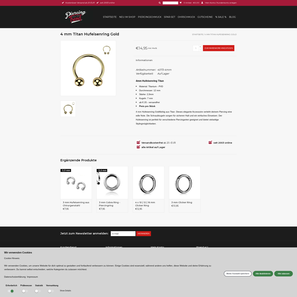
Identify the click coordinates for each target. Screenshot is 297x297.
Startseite (110, 17)
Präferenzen (26, 285)
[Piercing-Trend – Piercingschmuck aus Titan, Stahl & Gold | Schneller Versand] (77, 17)
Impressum (32, 277)
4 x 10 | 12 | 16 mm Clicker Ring (145, 204)
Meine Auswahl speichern (237, 274)
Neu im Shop (127, 17)
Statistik (39, 285)
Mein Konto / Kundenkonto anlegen (221, 3)
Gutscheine (205, 17)
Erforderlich (11, 285)
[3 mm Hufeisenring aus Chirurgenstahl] (76, 182)
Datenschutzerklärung (15, 277)
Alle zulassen (283, 274)
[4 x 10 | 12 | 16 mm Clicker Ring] (148, 182)
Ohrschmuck (186, 17)
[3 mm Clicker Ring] (184, 182)
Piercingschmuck (149, 17)
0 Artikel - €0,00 (191, 3)
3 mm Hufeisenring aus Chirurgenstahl (76, 204)
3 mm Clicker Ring (181, 202)
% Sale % (220, 17)
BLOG (232, 17)
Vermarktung (52, 285)
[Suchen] (159, 3)
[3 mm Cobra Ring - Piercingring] (112, 182)
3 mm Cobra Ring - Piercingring (109, 204)
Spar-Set (169, 17)
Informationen (144, 60)
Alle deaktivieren (263, 274)
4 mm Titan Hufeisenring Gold (221, 34)
